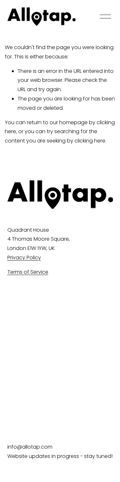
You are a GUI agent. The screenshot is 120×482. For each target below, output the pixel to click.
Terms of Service (27, 272)
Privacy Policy (24, 257)
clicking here (90, 140)
